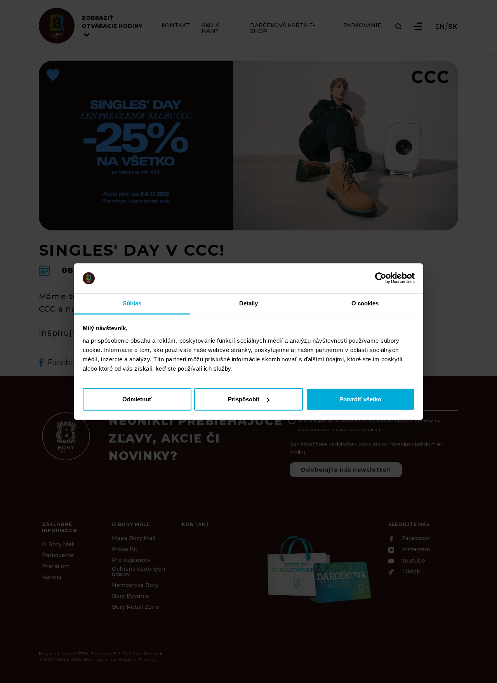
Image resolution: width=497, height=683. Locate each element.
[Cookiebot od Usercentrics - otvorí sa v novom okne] (381, 278)
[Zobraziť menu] (418, 26)
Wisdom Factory (137, 659)
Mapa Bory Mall (133, 538)
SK (453, 27)
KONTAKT (176, 26)
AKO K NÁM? (210, 28)
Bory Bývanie (130, 596)
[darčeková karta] (318, 568)
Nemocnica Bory (135, 585)
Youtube (412, 560)
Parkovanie (58, 555)
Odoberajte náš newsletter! (346, 469)
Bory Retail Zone (135, 607)
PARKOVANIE (362, 26)
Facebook (414, 538)
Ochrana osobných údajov (138, 571)
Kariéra (51, 577)
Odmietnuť (137, 399)
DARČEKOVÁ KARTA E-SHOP (282, 28)
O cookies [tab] (365, 303)
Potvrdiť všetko (360, 399)
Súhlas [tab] (132, 303)
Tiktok (410, 572)
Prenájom (56, 566)
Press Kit (124, 549)
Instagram (415, 550)
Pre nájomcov (131, 560)
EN (440, 27)
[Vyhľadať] (398, 26)
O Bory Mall (58, 544)
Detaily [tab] (248, 303)
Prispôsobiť (244, 399)
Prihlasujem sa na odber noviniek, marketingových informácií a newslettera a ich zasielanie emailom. (369, 425)
